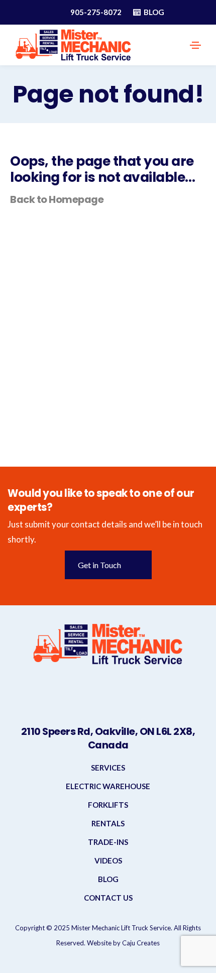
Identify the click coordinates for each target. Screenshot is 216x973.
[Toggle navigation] (195, 45)
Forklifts (108, 804)
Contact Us (108, 897)
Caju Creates (141, 943)
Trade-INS (108, 841)
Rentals (108, 823)
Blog (108, 879)
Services (108, 767)
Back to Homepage (56, 199)
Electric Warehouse (108, 786)
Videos (108, 860)
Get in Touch (99, 565)
